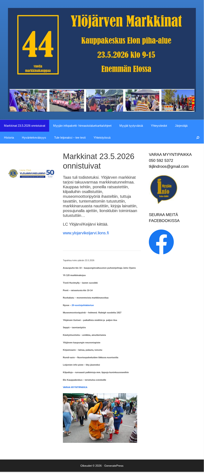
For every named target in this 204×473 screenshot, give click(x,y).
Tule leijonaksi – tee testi (70, 137)
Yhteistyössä (102, 137)
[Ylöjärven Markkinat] (102, 59)
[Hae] (198, 138)
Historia (9, 137)
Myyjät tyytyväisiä (131, 125)
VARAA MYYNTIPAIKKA (75, 387)
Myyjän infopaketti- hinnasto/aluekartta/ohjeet (82, 125)
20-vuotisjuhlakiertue (83, 305)
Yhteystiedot (159, 125)
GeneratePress (113, 465)
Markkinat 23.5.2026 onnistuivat (24, 125)
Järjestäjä (181, 125)
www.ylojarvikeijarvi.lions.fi (86, 233)
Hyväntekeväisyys (34, 137)
